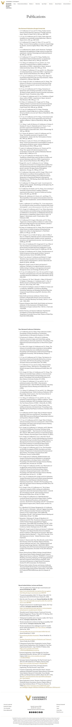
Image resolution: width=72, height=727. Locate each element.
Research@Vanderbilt (8, 710)
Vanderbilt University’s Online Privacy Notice (36, 709)
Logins (58, 708)
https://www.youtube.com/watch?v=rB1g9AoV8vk (33, 663)
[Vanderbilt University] (36, 698)
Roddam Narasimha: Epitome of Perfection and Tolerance (35, 639)
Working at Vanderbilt (61, 704)
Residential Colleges (7, 706)
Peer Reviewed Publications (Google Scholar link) (32, 28)
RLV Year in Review (40, 627)
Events (58, 706)
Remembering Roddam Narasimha (29, 635)
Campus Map (59, 710)
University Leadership (8, 704)
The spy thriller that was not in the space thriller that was (35, 631)
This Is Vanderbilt (7, 708)
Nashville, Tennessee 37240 (36, 706)
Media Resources (60, 712)
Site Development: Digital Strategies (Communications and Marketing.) (36, 724)
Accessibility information (18, 723)
